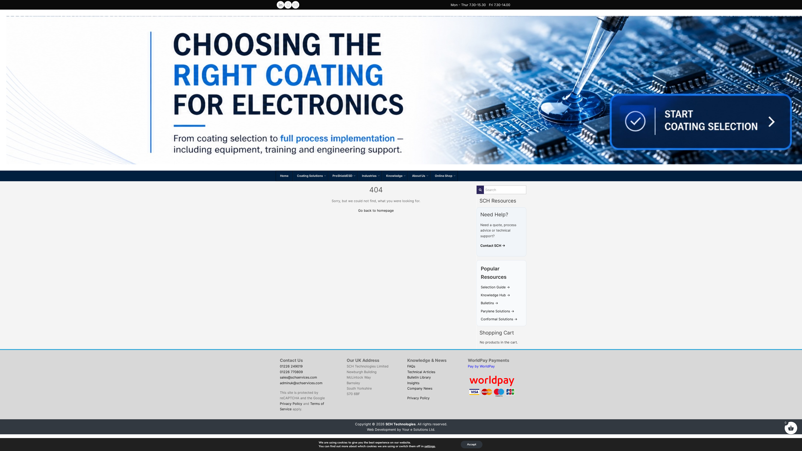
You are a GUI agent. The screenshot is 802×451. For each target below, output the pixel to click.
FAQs (411, 366)
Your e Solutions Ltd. (418, 429)
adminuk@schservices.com (301, 383)
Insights (413, 383)
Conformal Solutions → (499, 319)
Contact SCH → (492, 245)
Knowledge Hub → (495, 295)
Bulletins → (489, 303)
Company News (419, 388)
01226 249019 (291, 366)
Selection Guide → (495, 287)
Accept (471, 444)
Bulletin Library (419, 377)
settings (429, 446)
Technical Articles (421, 372)
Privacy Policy (291, 404)
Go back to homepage (376, 210)
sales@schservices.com (298, 377)
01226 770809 (291, 372)
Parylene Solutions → (497, 311)
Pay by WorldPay (481, 366)
